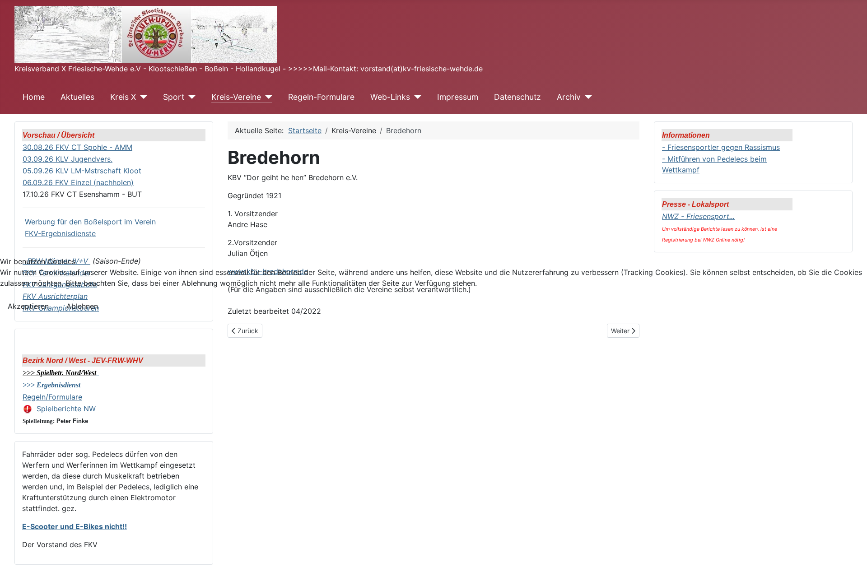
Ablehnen (82, 306)
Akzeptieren (28, 306)
